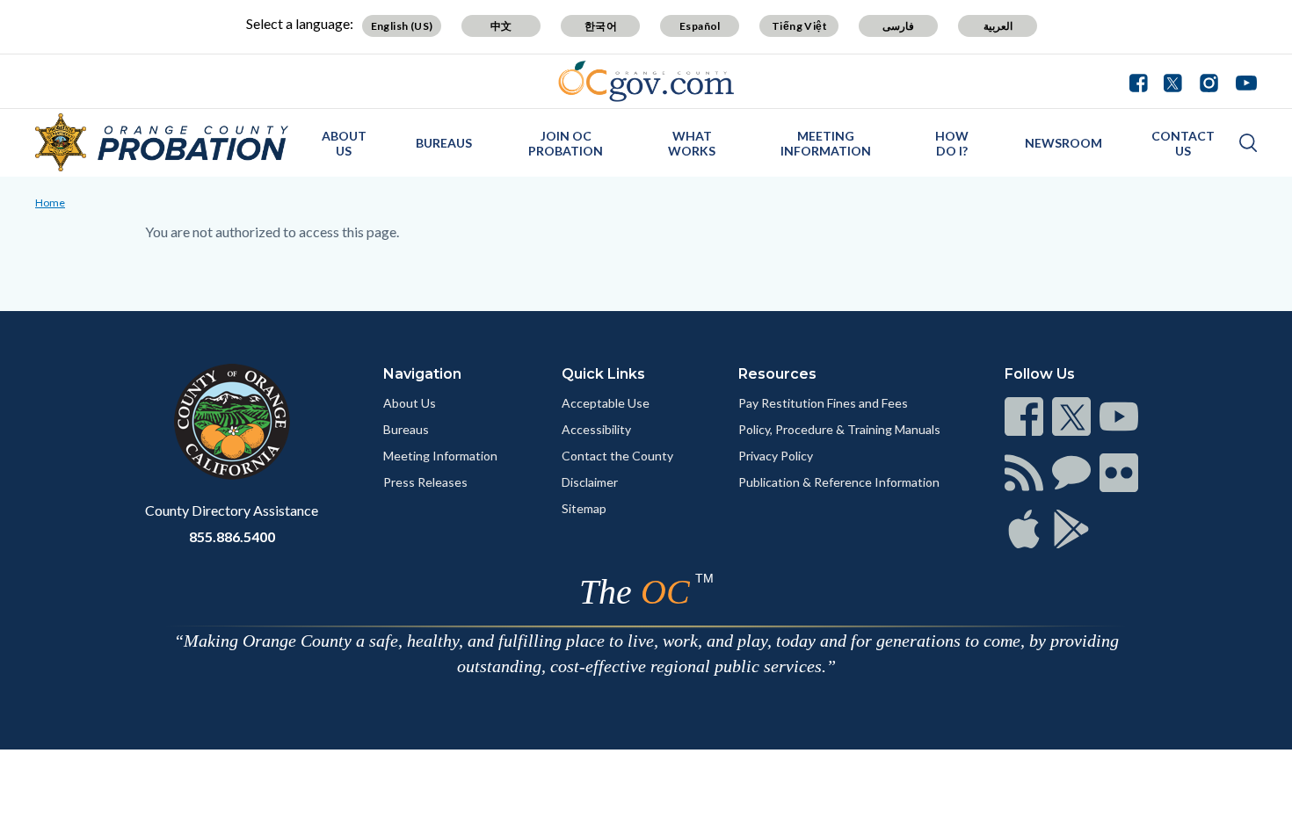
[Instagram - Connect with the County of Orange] (1209, 81)
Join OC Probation (565, 143)
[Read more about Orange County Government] (646, 81)
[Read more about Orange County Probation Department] (161, 142)
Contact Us (1183, 143)
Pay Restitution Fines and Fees (823, 402)
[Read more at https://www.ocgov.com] (231, 422)
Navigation (422, 374)
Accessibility (596, 429)
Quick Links (603, 374)
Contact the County (617, 455)
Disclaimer (590, 481)
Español (700, 26)
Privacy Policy (775, 455)
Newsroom (1063, 142)
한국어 (600, 26)
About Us (344, 143)
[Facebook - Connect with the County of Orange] (1142, 81)
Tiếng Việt (799, 26)
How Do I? (952, 143)
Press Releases (425, 481)
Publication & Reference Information (839, 481)
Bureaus (444, 142)
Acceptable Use (606, 402)
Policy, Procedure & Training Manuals (839, 429)
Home (50, 202)
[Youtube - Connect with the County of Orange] (1242, 81)
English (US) (402, 26)
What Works (691, 143)
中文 (501, 26)
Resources (777, 374)
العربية (998, 26)
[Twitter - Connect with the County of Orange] (1173, 81)
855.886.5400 (232, 536)
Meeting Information (825, 143)
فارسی (898, 26)
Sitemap (584, 508)
